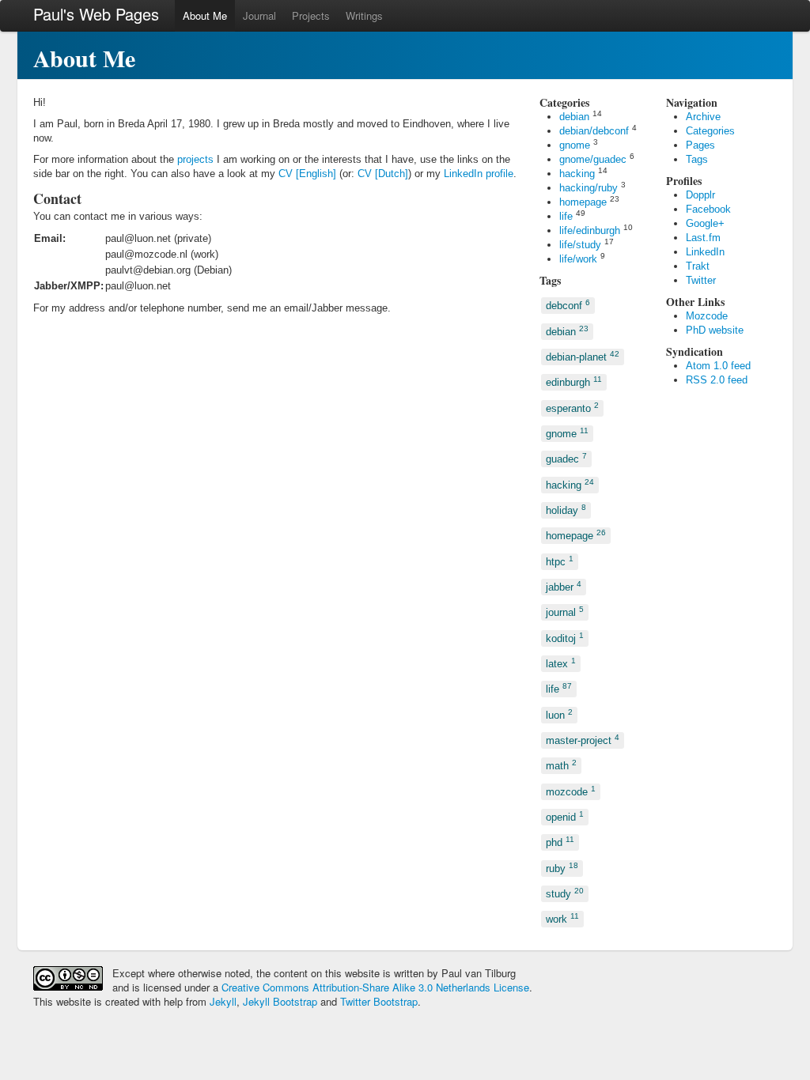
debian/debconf (594, 131)
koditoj (565, 637)
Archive (703, 117)
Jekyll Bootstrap (280, 1001)
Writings (364, 15)
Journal (259, 15)
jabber (563, 586)
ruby (562, 867)
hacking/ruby (588, 188)
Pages (700, 145)
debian (574, 117)
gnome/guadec (592, 159)
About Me (205, 15)
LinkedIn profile (478, 173)
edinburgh (574, 381)
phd (560, 841)
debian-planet (582, 356)
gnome (574, 145)
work (562, 918)
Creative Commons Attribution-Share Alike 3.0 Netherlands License (375, 987)
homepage (583, 202)
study (565, 893)
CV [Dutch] (383, 173)
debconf (568, 305)
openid (565, 816)
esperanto (572, 406)
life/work (578, 259)
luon (559, 713)
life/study (580, 245)
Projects (311, 15)
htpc (559, 560)
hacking (577, 173)
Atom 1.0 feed (718, 366)
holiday (566, 509)
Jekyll (223, 1001)
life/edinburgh (589, 230)
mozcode (571, 790)
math (561, 765)
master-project (582, 739)
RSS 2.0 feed (717, 380)
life (566, 216)
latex (561, 663)
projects (195, 159)
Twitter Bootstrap (379, 1001)
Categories (710, 131)
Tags (697, 159)
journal (565, 611)
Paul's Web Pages (96, 13)
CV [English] (307, 173)
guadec (566, 458)
